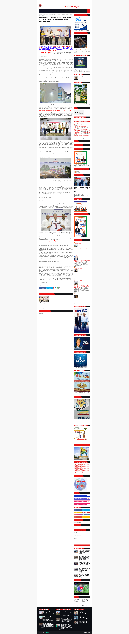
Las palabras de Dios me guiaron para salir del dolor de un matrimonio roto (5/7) (81, 469)
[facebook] (85, 1)
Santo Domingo (77, 110)
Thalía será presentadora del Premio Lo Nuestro (82, 298)
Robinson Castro (42, 23)
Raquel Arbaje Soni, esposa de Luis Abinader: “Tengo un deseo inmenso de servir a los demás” (84, 612)
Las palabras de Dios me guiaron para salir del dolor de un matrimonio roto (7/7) (81, 465)
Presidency (63, 284)
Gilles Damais (52, 284)
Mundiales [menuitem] (79, 10)
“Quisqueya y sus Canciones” (81, 504)
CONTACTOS (76, 605)
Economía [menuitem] (64, 10)
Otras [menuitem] (84, 10)
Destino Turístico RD (77, 243)
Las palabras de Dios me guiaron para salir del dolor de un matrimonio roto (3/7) (81, 473)
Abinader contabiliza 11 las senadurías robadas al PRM (83, 622)
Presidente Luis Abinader (42, 285)
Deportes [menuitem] (74, 10)
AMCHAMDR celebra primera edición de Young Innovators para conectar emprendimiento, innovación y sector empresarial (81, 136)
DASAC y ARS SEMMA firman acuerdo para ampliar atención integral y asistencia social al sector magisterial (81, 274)
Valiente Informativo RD (78, 268)
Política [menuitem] (69, 10)
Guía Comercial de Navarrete (77, 603)
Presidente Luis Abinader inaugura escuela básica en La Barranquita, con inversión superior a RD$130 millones (44, 304)
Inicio (39, 14)
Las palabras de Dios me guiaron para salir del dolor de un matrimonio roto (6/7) (81, 467)
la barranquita (59, 284)
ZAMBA (83, 604)
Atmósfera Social (77, 294)
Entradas (77, 171)
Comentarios (78, 172)
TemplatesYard (46, 632)
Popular (75, 527)
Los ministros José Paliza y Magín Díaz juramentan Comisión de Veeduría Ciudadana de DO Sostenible (84, 552)
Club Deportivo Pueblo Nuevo (45, 284)
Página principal (76, 599)
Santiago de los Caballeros (57, 285)
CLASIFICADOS (84, 605)
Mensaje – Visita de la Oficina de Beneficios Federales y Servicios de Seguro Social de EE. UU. (82, 130)
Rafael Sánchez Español (50, 285)
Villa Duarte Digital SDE (78, 280)
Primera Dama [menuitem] (52, 10)
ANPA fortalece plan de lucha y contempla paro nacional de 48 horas (84, 575)
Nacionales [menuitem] (58, 10)
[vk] (86, 514)
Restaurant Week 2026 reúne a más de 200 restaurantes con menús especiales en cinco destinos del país (82, 189)
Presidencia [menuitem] (46, 10)
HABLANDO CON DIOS (85, 602)
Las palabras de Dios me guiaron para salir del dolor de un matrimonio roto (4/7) (81, 471)
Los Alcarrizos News (85, 599)
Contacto (44, 0)
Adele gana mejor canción (81, 498)
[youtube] (78, 517)
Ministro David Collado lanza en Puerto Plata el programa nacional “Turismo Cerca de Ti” (48, 612)
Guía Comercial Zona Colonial (85, 601)
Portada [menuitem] (41, 10)
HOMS (55, 284)
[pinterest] (88, 1)
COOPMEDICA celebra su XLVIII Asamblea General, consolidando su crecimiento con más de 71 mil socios (84, 564)
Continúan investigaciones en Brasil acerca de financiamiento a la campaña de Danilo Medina (84, 617)
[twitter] (86, 510)
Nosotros (40, 0)
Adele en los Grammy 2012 (81, 495)
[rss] (78, 512)
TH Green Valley (43, 14)
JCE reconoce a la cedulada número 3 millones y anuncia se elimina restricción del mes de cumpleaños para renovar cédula (49, 625)
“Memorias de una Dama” (81, 501)
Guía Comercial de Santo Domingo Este (78, 601)
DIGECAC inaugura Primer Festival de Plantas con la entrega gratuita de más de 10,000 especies (84, 570)
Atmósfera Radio (77, 255)
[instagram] (87, 1)
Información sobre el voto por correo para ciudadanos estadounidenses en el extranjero (81, 124)
